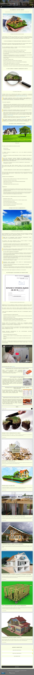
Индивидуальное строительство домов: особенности (11, 637)
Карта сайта (17, 671)
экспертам (13, 366)
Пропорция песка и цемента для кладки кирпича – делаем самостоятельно (17, 388)
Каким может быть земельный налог (8, 460)
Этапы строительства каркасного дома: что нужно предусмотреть (14, 605)
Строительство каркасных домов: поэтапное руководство (12, 544)
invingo (25, 670)
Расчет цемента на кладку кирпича (17, 377)
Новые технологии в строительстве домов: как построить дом (13, 515)
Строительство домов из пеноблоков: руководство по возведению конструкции (16, 574)
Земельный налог (23, 117)
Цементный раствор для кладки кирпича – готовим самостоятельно (17, 397)
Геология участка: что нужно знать (8, 485)
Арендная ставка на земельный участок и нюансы (11, 432)
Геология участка (10, 115)
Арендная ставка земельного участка (21, 95)
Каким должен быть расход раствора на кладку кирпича (17, 368)
